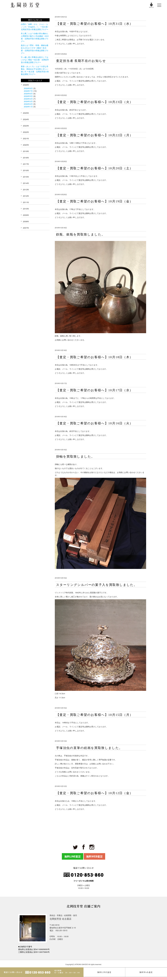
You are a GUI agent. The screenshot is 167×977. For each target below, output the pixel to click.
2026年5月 (28, 96)
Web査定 (146, 972)
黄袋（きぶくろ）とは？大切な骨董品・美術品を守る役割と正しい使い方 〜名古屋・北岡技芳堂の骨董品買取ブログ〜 (35, 70)
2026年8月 (28, 88)
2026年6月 (28, 93)
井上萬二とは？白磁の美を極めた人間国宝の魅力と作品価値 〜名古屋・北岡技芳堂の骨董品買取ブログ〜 (35, 37)
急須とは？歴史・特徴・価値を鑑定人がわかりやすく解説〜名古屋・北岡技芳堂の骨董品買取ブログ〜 (34, 49)
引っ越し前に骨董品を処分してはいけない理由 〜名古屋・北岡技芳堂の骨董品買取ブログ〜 (35, 60)
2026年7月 (28, 91)
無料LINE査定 (72, 856)
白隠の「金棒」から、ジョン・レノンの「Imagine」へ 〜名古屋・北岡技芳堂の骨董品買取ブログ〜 (35, 27)
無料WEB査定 (94, 856)
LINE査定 (104, 972)
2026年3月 (28, 101)
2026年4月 (28, 98)
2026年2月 (28, 104)
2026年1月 (28, 106)
